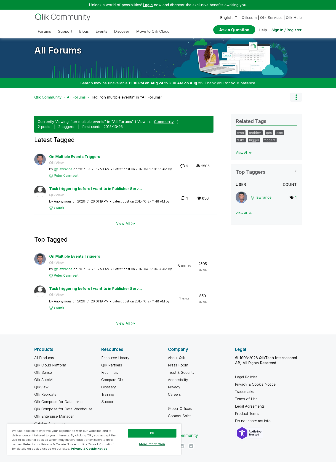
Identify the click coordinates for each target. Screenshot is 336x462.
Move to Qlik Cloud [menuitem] (152, 31)
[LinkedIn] (181, 446)
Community (164, 121)
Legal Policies (246, 377)
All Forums (58, 50)
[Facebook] (191, 446)
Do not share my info (253, 421)
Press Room (178, 365)
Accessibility (178, 379)
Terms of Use (246, 399)
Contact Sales (180, 416)
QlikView (56, 162)
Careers (174, 394)
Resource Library (115, 357)
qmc (279, 133)
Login (148, 5)
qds (269, 133)
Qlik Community (47, 97)
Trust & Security (181, 372)
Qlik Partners (111, 365)
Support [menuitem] (65, 31)
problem (255, 133)
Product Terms (247, 413)
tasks (241, 140)
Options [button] (296, 97)
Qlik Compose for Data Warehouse (63, 409)
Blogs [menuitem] (84, 31)
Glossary (108, 387)
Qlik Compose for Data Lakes (58, 401)
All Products (44, 357)
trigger (254, 140)
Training (107, 394)
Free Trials (109, 372)
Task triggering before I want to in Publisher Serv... (95, 188)
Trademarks (244, 391)
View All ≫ (125, 223)
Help (263, 30)
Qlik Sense (43, 372)
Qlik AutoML (44, 379)
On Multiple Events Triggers (74, 156)
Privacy (174, 387)
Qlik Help (294, 17)
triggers (269, 140)
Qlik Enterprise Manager (54, 416)
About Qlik (176, 357)
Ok (152, 433)
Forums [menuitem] (44, 31)
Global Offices (180, 408)
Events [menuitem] (101, 31)
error (240, 133)
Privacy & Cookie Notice (255, 384)
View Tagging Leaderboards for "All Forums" (266, 170)
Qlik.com (249, 17)
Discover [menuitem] (121, 31)
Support (108, 401)
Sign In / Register (287, 30)
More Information (152, 444)
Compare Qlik (112, 379)
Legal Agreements (250, 406)
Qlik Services (271, 17)
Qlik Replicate (45, 394)
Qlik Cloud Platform (50, 365)
